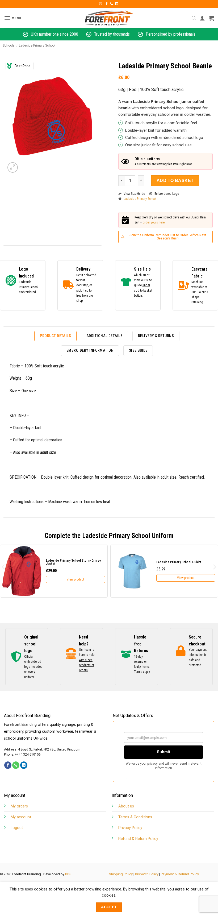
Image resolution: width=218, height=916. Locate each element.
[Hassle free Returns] (126, 654)
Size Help (142, 269)
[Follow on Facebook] (106, 4)
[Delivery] (68, 284)
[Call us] (111, 4)
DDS (68, 874)
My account (21, 817)
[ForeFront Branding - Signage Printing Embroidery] (109, 18)
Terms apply (142, 672)
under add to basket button (143, 290)
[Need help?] (71, 653)
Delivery (83, 269)
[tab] (55, 336)
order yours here (154, 222)
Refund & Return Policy (138, 838)
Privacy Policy (130, 828)
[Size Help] (126, 282)
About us (126, 806)
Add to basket (175, 180)
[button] (100, 4)
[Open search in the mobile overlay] (194, 18)
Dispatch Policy (146, 874)
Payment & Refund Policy (180, 874)
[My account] (202, 18)
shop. (79, 300)
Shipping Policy (121, 874)
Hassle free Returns (141, 644)
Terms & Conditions (135, 817)
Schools (9, 45)
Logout (17, 828)
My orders (19, 806)
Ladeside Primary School (37, 45)
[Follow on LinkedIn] (116, 4)
